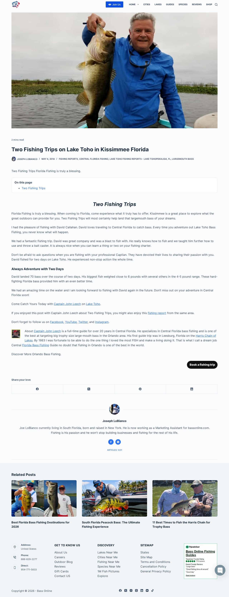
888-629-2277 (29, 559)
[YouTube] (147, 590)
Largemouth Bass (183, 159)
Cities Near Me (108, 557)
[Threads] (136, 590)
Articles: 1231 (114, 450)
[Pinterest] (140, 389)
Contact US (62, 576)
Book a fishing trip (202, 364)
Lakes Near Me (108, 552)
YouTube (71, 322)
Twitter (83, 322)
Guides (170, 4)
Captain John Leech (67, 304)
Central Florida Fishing (93, 159)
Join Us (116, 4)
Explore (103, 576)
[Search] (216, 4)
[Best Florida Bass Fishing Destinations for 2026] (44, 498)
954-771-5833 (29, 569)
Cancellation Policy (153, 566)
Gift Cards (61, 571)
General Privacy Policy (155, 571)
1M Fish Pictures (108, 571)
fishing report (157, 313)
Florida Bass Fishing (35, 345)
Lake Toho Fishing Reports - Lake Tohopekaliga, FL (140, 159)
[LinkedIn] (192, 389)
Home (132, 4)
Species (183, 4)
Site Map (146, 557)
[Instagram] (131, 590)
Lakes (158, 4)
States (144, 552)
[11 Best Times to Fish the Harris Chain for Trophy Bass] (185, 498)
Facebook (57, 322)
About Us (60, 552)
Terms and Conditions (155, 562)
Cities (146, 4)
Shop (209, 4)
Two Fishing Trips (33, 188)
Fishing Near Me (108, 562)
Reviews (197, 4)
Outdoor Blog (63, 562)
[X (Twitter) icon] (118, 442)
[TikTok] (152, 590)
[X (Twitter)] (89, 389)
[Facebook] (37, 389)
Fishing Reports (68, 159)
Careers (59, 557)
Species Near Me (109, 566)
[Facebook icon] (111, 442)
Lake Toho (93, 304)
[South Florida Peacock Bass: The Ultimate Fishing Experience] (114, 498)
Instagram (102, 322)
